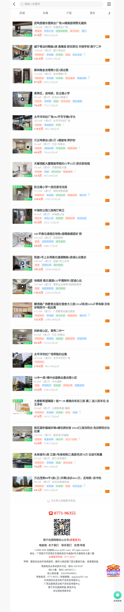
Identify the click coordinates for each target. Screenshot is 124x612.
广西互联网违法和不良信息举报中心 (62, 584)
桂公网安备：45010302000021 (62, 573)
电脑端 (43, 545)
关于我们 (53, 545)
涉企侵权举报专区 (62, 591)
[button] (14, 4)
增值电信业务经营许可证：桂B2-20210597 (62, 566)
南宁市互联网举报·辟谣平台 (62, 587)
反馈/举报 (79, 545)
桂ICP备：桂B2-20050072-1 (62, 570)
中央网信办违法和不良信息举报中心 (62, 580)
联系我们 (66, 545)
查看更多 (75, 540)
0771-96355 (65, 513)
